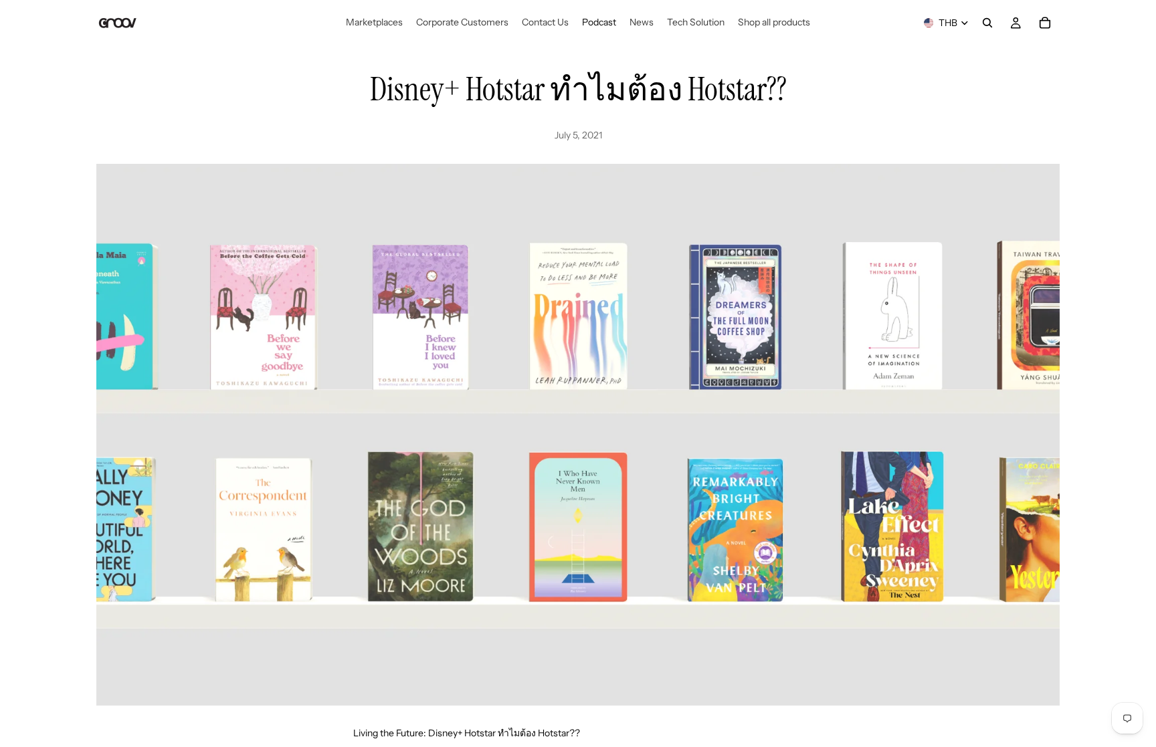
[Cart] (1045, 22)
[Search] (987, 22)
